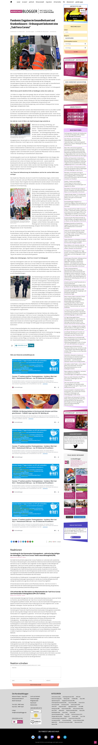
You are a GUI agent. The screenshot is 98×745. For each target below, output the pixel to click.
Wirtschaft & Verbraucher (65, 722)
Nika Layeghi (31, 31)
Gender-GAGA (79, 2)
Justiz (81, 706)
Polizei (72, 712)
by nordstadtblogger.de (48, 742)
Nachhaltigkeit (56, 712)
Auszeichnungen (34, 698)
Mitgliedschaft (34, 700)
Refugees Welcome (57, 716)
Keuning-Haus (55, 708)
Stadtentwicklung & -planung (59, 718)
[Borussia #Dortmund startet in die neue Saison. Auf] (81, 491)
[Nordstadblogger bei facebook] (39, 737)
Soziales (75, 716)
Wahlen (54, 722)
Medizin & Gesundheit (71, 710)
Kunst (54, 710)
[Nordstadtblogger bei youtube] (58, 737)
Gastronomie (55, 704)
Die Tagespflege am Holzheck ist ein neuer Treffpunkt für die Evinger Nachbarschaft (75, 213)
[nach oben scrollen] (95, 742)
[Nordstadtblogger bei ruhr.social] (52, 737)
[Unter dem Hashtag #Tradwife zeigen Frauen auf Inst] (69, 491)
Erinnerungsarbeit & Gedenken (59, 702)
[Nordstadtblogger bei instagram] (65, 737)
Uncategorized (56, 720)
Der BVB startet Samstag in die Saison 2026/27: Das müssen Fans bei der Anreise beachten (74, 322)
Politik (65, 712)
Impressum (33, 702)
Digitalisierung (56, 700)
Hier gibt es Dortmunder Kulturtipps (74, 329)
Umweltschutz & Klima (74, 718)
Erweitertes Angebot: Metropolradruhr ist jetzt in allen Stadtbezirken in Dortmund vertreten (75, 204)
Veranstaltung (66, 720)
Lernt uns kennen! (35, 696)
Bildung (66, 698)
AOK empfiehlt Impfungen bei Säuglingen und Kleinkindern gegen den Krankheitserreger (75, 292)
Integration (62, 706)
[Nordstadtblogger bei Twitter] (45, 737)
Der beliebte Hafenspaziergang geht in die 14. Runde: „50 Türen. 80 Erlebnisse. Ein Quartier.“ (75, 342)
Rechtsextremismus (76, 714)
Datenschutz (33, 705)
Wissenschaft (46, 31)
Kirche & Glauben (66, 708)
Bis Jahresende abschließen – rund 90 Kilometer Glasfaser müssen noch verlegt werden (74, 360)
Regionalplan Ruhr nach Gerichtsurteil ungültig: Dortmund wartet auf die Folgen (75, 154)
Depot (82, 698)
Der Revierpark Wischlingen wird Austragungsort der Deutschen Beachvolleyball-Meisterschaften (74, 403)
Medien (61, 710)
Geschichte (65, 704)
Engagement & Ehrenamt (68, 700)
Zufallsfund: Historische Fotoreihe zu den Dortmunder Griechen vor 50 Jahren (75, 177)
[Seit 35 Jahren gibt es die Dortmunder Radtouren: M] (81, 475)
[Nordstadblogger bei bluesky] (33, 737)
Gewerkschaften (75, 704)
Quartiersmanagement (57, 714)
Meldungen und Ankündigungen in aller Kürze (75, 169)
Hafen (54, 706)
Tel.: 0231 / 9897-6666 (18, 704)
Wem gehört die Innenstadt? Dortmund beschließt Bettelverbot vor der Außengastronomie (75, 366)
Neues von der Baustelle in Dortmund (74, 135)
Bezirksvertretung (56, 698)
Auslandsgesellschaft (68, 696)
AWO (78, 696)
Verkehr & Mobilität (78, 720)
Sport (82, 716)
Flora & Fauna (72, 702)
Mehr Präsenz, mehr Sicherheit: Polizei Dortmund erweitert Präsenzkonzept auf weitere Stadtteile (74, 305)
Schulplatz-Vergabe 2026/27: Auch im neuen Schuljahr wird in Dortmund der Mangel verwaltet (75, 241)
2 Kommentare (53, 31)
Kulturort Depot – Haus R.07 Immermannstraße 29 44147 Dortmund (19, 698)
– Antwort (24, 557)
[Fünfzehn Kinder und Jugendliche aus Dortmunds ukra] (81, 507)
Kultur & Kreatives (78, 708)
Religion (67, 716)
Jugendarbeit (72, 706)
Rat (41, 31)
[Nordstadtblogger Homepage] (11, 2)
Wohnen (54, 724)
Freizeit (81, 702)
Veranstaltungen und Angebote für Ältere (75, 374)
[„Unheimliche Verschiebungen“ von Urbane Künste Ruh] (69, 475)
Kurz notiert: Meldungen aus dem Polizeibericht (75, 235)
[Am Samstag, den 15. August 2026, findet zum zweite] (69, 507)
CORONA (38, 31)
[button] (11, 541)
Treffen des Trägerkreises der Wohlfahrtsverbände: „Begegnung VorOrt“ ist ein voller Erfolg (75, 162)
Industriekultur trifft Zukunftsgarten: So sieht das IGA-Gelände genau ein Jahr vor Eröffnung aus (75, 278)
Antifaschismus (56, 696)
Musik (82, 710)
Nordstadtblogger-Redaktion (72, 201)
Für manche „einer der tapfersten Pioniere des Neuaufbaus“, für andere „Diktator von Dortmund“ (75, 246)
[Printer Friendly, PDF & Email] (54, 542)
